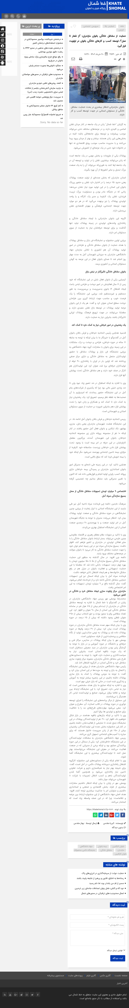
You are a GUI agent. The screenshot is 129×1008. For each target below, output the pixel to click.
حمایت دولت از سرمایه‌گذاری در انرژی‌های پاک (103, 873)
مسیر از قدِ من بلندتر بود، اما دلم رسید (106, 883)
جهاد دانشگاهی (86, 846)
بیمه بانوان (102, 846)
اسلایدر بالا (109, 26)
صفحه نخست (121, 975)
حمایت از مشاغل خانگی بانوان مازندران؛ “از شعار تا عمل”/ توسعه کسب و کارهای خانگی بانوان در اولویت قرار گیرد (97, 41)
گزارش (121, 30)
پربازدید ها (54, 26)
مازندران (121, 850)
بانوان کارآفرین (118, 846)
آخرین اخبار (122, 983)
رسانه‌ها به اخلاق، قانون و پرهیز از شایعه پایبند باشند (100, 878)
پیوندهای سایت (75, 975)
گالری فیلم (91, 975)
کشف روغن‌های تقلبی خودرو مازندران (45, 83)
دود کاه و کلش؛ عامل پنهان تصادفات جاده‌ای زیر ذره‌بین (99, 888)
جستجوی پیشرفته (55, 975)
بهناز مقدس (79, 823)
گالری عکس (105, 975)
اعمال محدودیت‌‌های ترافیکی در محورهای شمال (102, 893)
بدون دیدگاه (117, 827)
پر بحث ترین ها (31, 26)
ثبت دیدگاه (118, 958)
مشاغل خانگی (106, 850)
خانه (122, 26)
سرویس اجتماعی (90, 26)
